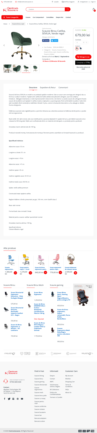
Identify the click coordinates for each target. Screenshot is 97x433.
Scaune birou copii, (50, 52)
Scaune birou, (61, 50)
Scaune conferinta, (63, 52)
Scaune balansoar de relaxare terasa (71, 268)
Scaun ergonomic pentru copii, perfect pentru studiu (55, 268)
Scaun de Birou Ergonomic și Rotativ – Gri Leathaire (16, 327)
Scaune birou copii (18, 24)
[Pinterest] (18, 398)
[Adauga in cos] (75, 273)
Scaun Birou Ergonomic (38, 293)
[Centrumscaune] (12, 9)
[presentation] (4, 353)
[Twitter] (9, 398)
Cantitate (78, 40)
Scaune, (54, 50)
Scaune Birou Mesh (35, 285)
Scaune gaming (56, 285)
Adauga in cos (84, 57)
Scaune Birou (9, 285)
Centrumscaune (46, 28)
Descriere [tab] (33, 87)
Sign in (93, 2)
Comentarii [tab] (63, 87)
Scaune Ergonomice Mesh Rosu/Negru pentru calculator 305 (63, 332)
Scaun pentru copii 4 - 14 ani (24, 268)
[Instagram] (13, 398)
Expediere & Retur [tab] (48, 87)
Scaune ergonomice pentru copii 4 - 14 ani (11, 268)
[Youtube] (22, 398)
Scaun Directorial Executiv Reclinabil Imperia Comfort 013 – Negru (17, 311)
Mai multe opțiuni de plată (83, 68)
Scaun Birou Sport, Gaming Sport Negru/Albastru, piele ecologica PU (63, 296)
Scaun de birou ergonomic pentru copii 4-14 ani (41, 268)
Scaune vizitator (49, 54)
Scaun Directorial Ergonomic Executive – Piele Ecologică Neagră (17, 295)
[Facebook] (5, 398)
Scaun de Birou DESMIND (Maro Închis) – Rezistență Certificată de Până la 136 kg (39, 308)
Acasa (5, 24)
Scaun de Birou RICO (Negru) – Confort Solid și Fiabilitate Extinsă (39, 326)
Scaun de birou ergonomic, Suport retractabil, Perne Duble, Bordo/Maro (63, 314)
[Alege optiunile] (15, 273)
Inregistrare (84, 2)
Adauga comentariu (48, 37)
